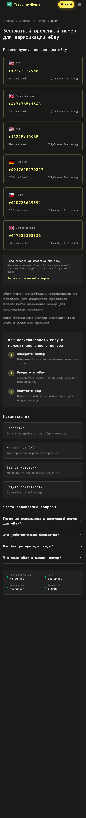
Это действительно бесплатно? (31, 535)
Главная (8, 21)
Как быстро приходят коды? (28, 546)
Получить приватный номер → (28, 278)
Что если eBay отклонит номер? (32, 558)
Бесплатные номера (32, 21)
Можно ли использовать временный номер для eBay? (40, 521)
